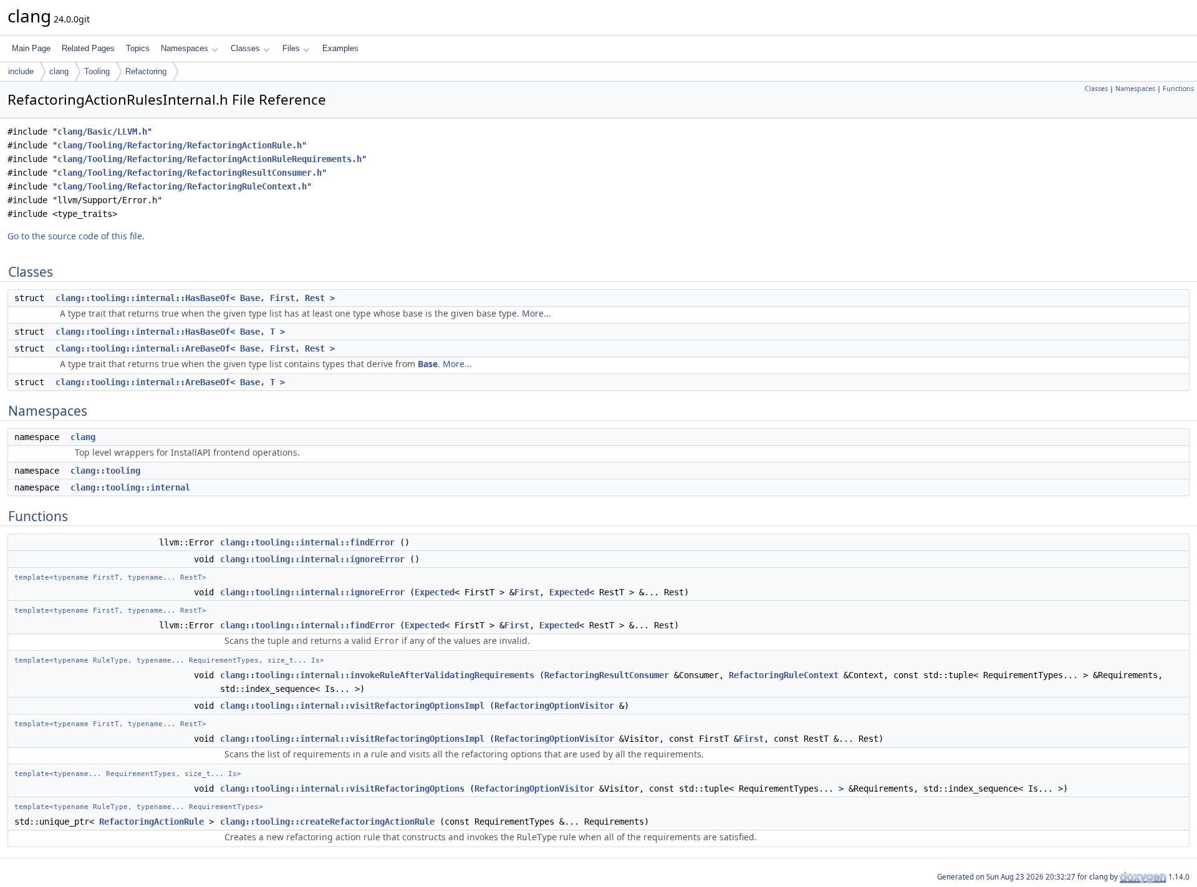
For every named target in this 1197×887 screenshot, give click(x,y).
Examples (340, 48)
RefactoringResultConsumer (606, 675)
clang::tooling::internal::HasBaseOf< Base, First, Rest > (195, 298)
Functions (1178, 88)
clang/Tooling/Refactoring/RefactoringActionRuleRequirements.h (209, 159)
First (526, 592)
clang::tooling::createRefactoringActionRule (327, 822)
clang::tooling (105, 471)
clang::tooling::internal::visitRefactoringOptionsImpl (352, 706)
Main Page (31, 48)
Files (291, 48)
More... (536, 313)
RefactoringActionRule (151, 822)
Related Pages (88, 48)
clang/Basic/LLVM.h (102, 132)
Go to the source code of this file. (76, 236)
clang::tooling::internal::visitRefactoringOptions (342, 789)
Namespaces (184, 48)
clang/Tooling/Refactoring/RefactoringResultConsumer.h (189, 173)
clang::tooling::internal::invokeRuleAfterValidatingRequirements (377, 675)
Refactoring (145, 71)
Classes (245, 48)
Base (428, 364)
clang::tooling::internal (130, 487)
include (21, 71)
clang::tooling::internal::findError (307, 542)
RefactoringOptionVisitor (554, 706)
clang (59, 71)
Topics (138, 48)
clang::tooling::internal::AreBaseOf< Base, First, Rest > (195, 348)
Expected (434, 592)
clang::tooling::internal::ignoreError (312, 559)
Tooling (97, 71)
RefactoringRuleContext (784, 675)
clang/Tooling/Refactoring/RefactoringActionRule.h (179, 145)
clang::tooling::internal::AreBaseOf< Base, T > (170, 382)
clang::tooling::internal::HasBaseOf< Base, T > (170, 332)
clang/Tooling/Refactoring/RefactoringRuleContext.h (182, 186)
